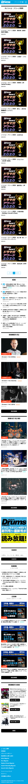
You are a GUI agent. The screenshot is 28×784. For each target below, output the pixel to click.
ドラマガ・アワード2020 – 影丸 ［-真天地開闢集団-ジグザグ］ (13, 109)
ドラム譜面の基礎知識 (7, 586)
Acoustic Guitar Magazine (7, 768)
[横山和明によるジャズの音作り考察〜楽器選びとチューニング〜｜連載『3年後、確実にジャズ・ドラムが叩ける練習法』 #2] (14, 634)
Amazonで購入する (15, 700)
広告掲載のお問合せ (6, 776)
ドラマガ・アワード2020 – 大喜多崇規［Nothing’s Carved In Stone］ (12, 212)
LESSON (4, 617)
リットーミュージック (6, 771)
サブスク (9, 287)
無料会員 (18, 357)
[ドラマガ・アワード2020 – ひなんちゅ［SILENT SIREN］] (14, 149)
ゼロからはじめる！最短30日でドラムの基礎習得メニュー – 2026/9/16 (18, 705)
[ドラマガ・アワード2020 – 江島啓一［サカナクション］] (14, 46)
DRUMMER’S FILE (6, 354)
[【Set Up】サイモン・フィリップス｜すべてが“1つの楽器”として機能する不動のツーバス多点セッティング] (14, 430)
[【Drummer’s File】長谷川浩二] (14, 370)
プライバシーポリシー (6, 753)
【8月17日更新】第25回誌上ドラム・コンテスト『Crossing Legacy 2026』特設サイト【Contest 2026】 (14, 582)
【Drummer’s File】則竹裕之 (8, 357)
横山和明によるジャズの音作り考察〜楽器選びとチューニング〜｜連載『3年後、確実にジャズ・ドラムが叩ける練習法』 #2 (14, 645)
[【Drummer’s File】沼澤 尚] (14, 394)
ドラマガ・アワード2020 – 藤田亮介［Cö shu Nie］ (13, 186)
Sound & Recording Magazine (8, 765)
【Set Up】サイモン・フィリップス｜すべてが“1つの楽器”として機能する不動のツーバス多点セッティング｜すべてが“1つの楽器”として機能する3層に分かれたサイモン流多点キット (14, 443)
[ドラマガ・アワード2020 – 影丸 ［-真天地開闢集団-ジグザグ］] (14, 98)
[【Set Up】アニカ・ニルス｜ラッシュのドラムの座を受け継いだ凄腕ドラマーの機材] (14, 486)
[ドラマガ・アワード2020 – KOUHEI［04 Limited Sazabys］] (14, 72)
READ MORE (14, 411)
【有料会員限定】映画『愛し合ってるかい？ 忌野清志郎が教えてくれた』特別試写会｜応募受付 (15, 285)
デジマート (4, 773)
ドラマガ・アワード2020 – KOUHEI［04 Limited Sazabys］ (12, 83)
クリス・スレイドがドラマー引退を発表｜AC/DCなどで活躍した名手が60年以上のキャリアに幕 (14, 304)
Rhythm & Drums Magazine (7, 763)
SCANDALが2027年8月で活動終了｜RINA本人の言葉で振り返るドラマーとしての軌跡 (14, 310)
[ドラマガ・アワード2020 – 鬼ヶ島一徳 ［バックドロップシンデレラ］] (14, 227)
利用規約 (3, 751)
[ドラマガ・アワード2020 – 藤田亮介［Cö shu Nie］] (14, 175)
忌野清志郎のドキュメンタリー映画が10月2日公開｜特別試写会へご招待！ (15, 292)
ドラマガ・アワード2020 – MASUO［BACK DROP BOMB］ (13, 31)
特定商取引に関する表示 (7, 756)
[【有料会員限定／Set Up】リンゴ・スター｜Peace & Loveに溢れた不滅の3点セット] (14, 458)
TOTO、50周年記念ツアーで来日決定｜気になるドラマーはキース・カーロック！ (15, 298)
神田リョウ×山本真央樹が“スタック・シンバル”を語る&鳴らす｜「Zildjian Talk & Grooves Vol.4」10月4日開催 (14, 324)
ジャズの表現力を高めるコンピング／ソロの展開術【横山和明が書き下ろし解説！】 (13, 621)
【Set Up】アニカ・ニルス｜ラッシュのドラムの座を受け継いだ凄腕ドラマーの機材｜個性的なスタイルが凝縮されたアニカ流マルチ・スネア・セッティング (13, 499)
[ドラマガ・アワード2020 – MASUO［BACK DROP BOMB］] (14, 20)
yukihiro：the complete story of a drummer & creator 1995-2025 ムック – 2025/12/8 (18, 717)
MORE (14, 731)
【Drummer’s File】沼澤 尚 (8, 404)
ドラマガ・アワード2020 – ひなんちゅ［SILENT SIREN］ (12, 160)
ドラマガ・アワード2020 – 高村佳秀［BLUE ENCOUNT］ (13, 264)
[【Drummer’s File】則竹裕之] (14, 346)
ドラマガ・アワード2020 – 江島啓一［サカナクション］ (13, 57)
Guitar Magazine (5, 758)
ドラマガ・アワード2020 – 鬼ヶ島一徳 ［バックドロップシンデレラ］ (14, 238)
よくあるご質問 (5, 748)
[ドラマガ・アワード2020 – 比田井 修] (14, 124)
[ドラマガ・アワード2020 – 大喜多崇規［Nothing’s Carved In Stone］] (14, 201)
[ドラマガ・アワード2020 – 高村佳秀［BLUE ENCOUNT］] (14, 253)
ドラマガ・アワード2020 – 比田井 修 (12, 135)
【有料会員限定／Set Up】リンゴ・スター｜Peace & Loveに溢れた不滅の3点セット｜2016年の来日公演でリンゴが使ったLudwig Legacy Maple (14, 470)
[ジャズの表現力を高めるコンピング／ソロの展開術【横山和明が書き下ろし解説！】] (14, 610)
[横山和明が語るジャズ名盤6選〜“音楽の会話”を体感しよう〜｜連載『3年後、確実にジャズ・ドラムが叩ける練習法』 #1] (14, 659)
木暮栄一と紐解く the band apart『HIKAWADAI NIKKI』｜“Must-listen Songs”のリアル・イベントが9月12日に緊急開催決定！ (14, 317)
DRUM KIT (4, 437)
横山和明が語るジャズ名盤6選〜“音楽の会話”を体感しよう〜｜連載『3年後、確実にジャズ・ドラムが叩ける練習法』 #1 (14, 670)
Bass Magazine (4, 760)
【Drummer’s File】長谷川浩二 (9, 380)
